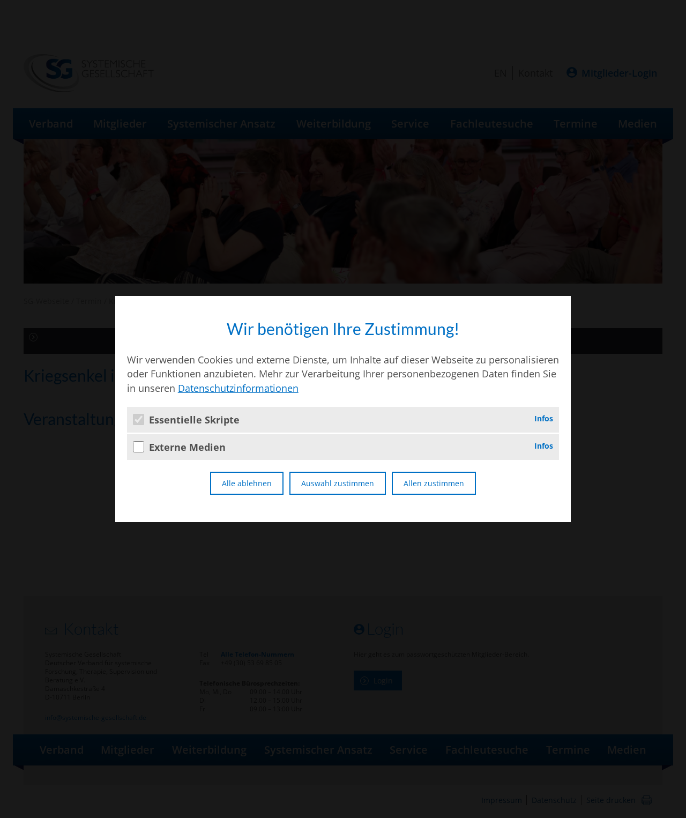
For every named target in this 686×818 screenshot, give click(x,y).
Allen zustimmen (434, 483)
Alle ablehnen (247, 483)
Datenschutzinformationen (238, 388)
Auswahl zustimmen (337, 483)
